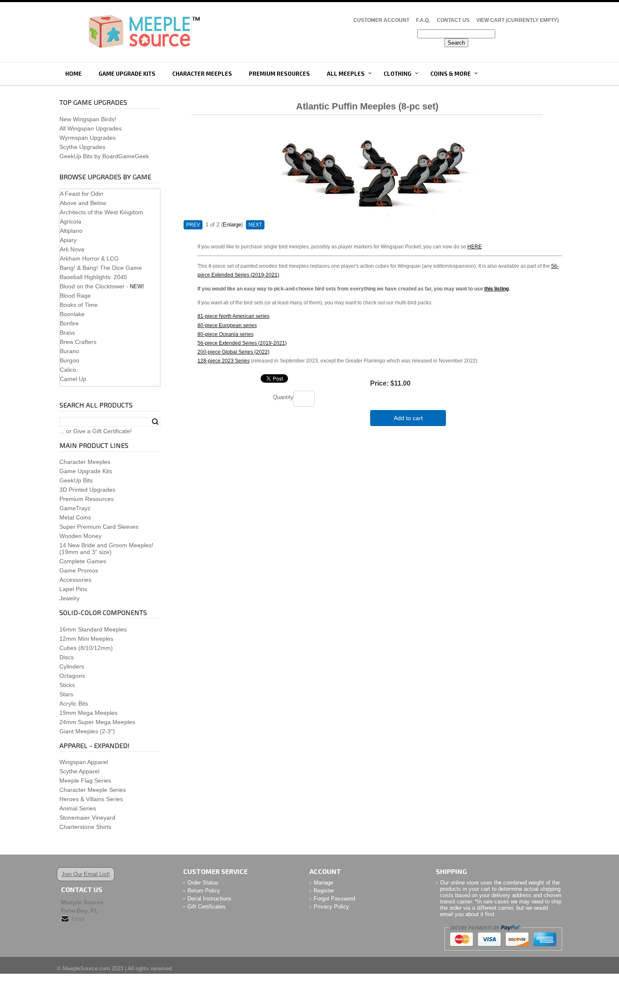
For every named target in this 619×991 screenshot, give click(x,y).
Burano (69, 351)
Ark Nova (72, 249)
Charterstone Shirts (85, 826)
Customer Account (381, 20)
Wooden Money (80, 536)
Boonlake (72, 314)
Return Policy (203, 890)
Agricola (70, 221)
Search (155, 421)
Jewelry (69, 598)
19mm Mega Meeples (88, 712)
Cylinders (71, 666)
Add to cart (408, 418)
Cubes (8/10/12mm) (86, 648)
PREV (193, 225)
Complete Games (82, 561)
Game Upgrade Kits (127, 73)
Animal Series (77, 808)
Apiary (68, 240)
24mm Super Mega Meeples (97, 722)
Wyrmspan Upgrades (87, 137)
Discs (66, 657)
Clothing (397, 73)
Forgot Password (334, 898)
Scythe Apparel (79, 771)
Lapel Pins (73, 589)
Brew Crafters (78, 341)
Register (324, 890)
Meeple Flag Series (85, 780)
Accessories (75, 579)
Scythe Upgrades (82, 147)
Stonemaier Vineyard (87, 817)
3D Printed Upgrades (87, 489)
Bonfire (69, 323)
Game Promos (78, 570)
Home (73, 73)
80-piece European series (227, 325)
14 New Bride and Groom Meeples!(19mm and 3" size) (106, 548)
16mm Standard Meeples (93, 629)
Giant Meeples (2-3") (87, 731)
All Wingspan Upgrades (90, 128)
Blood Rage (75, 295)
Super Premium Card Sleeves (99, 526)
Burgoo (69, 360)
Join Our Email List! (85, 874)
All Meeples (346, 73)
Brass (67, 332)
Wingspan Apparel (83, 762)
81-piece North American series (233, 316)
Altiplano (71, 230)
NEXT (255, 225)
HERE (474, 246)
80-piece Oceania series (225, 334)
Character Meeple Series (92, 789)
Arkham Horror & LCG (89, 258)
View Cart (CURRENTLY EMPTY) (517, 20)
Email (78, 919)
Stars (66, 694)
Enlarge (232, 224)
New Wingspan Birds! (87, 119)
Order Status (203, 882)
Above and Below (83, 203)
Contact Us (453, 20)
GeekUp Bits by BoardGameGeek (104, 156)
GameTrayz (75, 508)
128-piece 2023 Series (223, 360)
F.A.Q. (423, 20)
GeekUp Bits (76, 480)
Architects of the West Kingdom (101, 212)
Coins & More (450, 73)
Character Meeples (202, 73)
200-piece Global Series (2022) (233, 351)
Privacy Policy (331, 906)
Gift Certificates (206, 906)
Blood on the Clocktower (92, 286)
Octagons (72, 675)
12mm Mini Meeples (86, 638)
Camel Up (73, 379)
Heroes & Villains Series (91, 799)
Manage (323, 882)
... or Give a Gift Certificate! (95, 431)
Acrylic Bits (73, 703)
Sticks (67, 685)
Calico (68, 369)
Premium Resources (279, 73)
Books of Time (79, 304)
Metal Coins (75, 517)
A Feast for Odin (81, 193)
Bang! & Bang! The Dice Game (101, 267)
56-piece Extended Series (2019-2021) (242, 343)
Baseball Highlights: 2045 (93, 277)
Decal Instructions (209, 898)
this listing (496, 288)
